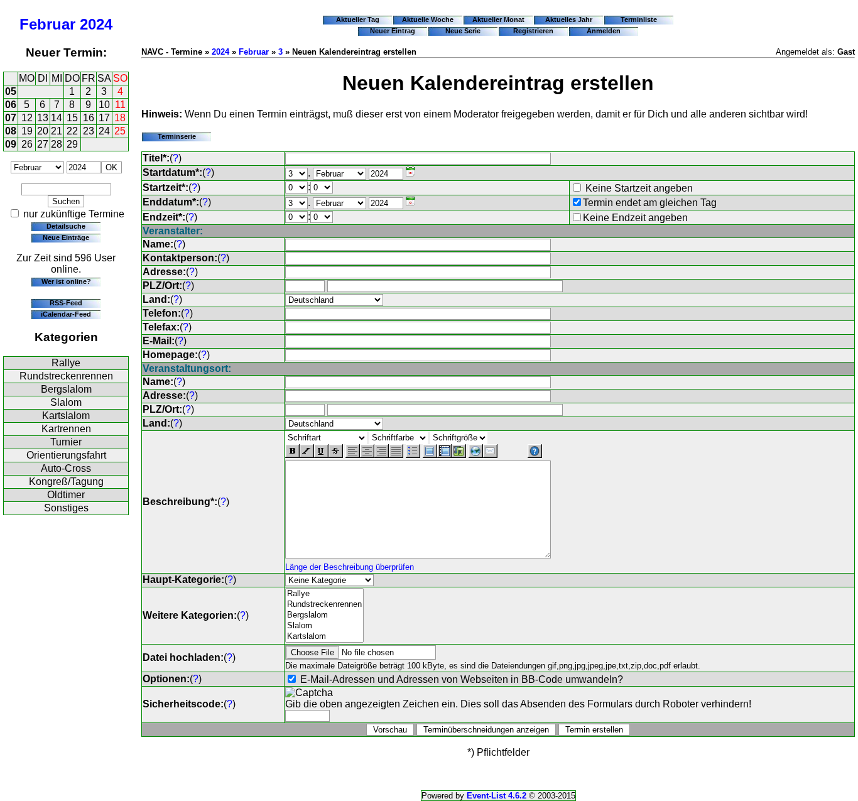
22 (72, 131)
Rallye (66, 362)
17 (104, 117)
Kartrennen (66, 428)
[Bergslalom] (324, 615)
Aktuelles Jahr (568, 19)
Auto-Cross (66, 468)
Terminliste (639, 19)
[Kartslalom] (324, 636)
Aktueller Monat (498, 19)
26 (27, 144)
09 (10, 144)
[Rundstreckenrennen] (324, 604)
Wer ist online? (66, 281)
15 (72, 117)
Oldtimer (66, 494)
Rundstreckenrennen (66, 376)
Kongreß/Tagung (66, 481)
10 (104, 104)
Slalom (66, 402)
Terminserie (177, 136)
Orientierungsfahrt (66, 455)
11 (120, 104)
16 (88, 117)
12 (27, 117)
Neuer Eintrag (392, 31)
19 (27, 131)
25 (120, 131)
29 (72, 144)
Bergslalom (66, 389)
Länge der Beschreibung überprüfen (349, 567)
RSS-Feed (66, 303)
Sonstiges (66, 508)
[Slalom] (324, 626)
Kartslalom (66, 415)
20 (42, 131)
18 (120, 117)
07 (10, 117)
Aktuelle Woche (427, 19)
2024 (96, 24)
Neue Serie (463, 31)
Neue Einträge (66, 237)
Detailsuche (65, 226)
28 (56, 144)
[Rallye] (324, 594)
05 (10, 91)
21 (56, 131)
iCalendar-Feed (66, 314)
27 (42, 144)
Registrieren (533, 31)
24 (104, 131)
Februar (47, 24)
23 (88, 131)
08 (10, 131)
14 (56, 117)
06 (10, 104)
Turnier (66, 442)
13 (42, 117)
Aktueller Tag (357, 19)
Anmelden (604, 31)
